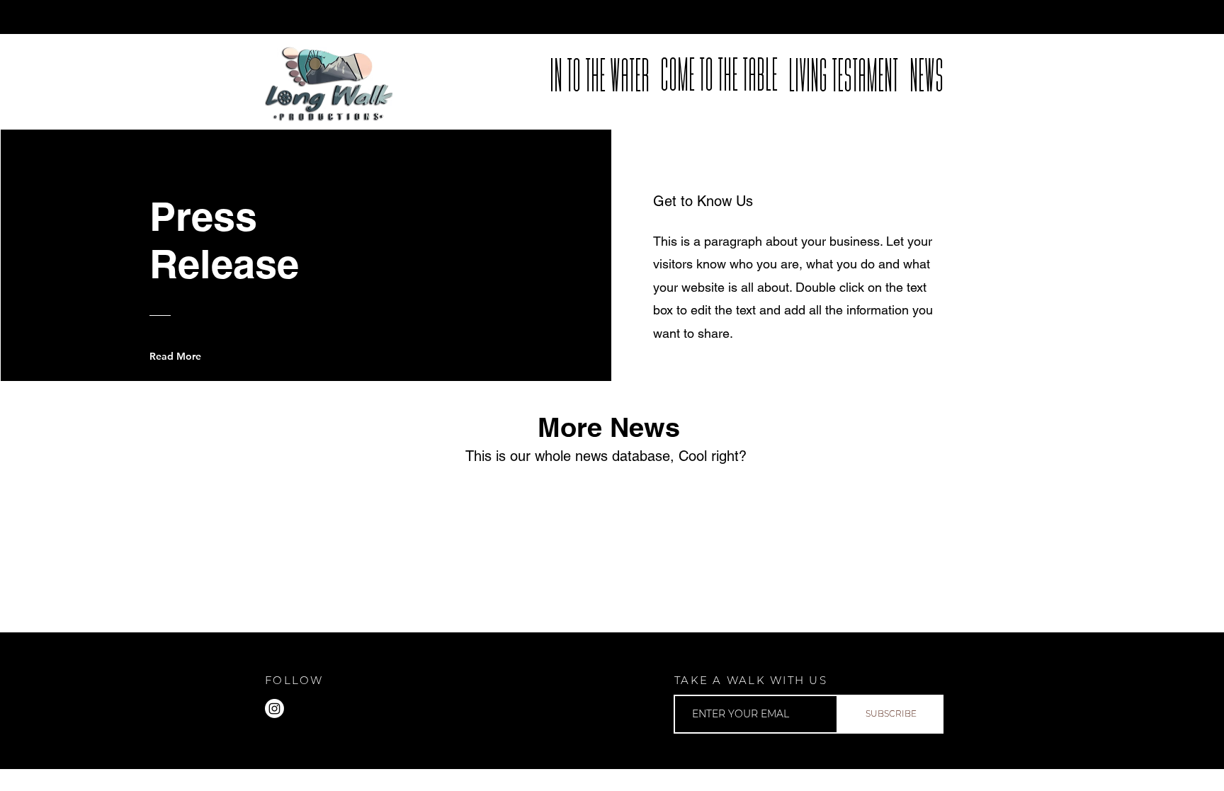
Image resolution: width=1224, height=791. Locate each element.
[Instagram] (274, 708)
